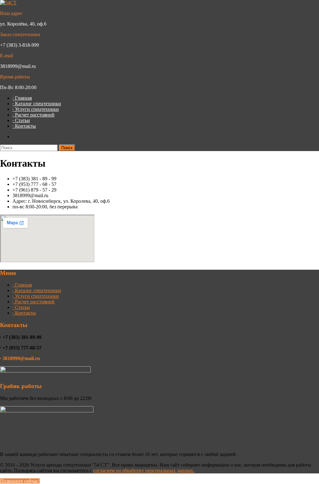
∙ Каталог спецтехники (36, 103)
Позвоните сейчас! (20, 481)
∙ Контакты (24, 126)
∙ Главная (22, 98)
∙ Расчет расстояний (33, 114)
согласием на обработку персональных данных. (143, 470)
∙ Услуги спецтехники (35, 109)
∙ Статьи (21, 120)
